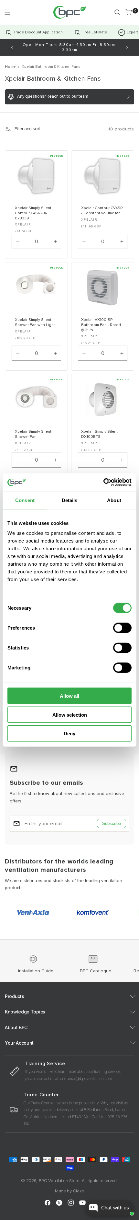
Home (10, 66)
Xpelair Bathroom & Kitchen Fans (51, 66)
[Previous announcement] (12, 47)
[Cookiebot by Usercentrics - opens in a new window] (103, 482)
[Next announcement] (127, 47)
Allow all (69, 696)
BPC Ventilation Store (59, 1180)
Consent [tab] (25, 500)
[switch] (122, 628)
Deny (69, 733)
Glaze (78, 1190)
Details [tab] (70, 500)
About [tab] (114, 500)
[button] (7, 12)
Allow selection (69, 714)
